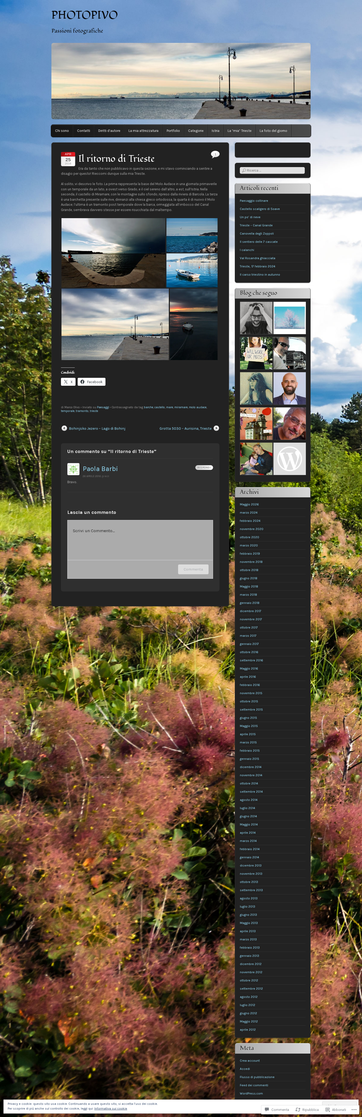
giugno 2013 (248, 915)
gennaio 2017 (249, 644)
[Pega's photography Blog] (289, 354)
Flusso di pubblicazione (257, 1077)
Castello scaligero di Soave (260, 209)
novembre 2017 (251, 619)
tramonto (82, 411)
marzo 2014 (248, 841)
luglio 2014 (247, 808)
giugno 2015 (248, 718)
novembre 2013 (251, 874)
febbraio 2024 (250, 521)
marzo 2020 (249, 545)
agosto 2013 (249, 898)
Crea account (250, 1060)
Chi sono (62, 131)
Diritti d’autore (109, 131)
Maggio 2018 (249, 586)
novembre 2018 (251, 562)
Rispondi (204, 467)
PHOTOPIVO (84, 15)
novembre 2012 (251, 972)
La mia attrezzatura (143, 131)
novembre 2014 (251, 775)
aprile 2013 (248, 931)
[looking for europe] (256, 319)
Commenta (193, 569)
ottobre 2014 (249, 783)
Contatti (83, 131)
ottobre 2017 (249, 627)
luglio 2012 (247, 1005)
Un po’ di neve (250, 217)
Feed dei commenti (254, 1085)
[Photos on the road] (289, 424)
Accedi (245, 1069)
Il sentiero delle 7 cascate (259, 242)
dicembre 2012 (251, 964)
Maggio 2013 (249, 923)
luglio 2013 (247, 906)
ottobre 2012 (249, 980)
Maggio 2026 (249, 504)
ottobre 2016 (249, 652)
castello (159, 407)
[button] (113, 253)
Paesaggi (103, 407)
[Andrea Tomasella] (289, 389)
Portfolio (173, 131)
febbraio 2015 (250, 750)
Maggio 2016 (249, 668)
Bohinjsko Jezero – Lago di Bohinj (97, 428)
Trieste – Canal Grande (256, 225)
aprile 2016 (248, 677)
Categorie (196, 131)
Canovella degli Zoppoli (257, 233)
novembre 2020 (251, 529)
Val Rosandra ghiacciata (257, 258)
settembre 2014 (251, 791)
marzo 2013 (248, 939)
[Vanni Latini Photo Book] (256, 459)
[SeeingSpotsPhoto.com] (256, 354)
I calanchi (247, 250)
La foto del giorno (273, 131)
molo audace (197, 407)
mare (169, 407)
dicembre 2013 (251, 865)
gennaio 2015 (249, 759)
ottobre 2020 (249, 537)
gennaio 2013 (249, 956)
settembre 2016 (251, 660)
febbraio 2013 (250, 947)
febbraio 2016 (250, 685)
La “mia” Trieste (239, 131)
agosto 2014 (249, 800)
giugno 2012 (248, 1013)
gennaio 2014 (249, 857)
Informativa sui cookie (110, 1108)
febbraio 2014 (250, 849)
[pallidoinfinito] (256, 389)
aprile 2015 (248, 734)
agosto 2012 (249, 997)
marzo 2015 (248, 742)
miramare (181, 407)
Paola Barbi (100, 469)
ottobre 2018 (249, 570)
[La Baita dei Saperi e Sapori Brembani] (289, 459)
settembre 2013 (251, 890)
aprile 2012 (248, 1029)
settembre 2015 (251, 709)
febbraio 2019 (250, 553)
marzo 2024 (249, 512)
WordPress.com (251, 1093)
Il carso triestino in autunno (260, 274)
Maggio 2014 (249, 824)
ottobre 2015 (249, 701)
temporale (67, 411)
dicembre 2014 (251, 767)
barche (148, 407)
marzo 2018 (248, 594)
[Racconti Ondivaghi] (289, 319)
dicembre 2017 (250, 611)
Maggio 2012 (249, 1021)
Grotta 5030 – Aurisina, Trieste (185, 428)
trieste (94, 411)
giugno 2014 (248, 816)
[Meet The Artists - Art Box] (256, 424)
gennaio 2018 (249, 603)
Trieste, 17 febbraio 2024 (257, 266)
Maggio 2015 (249, 726)
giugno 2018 (248, 578)
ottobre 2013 (249, 882)
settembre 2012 (251, 988)
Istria (215, 131)
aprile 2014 (248, 833)
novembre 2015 (251, 693)
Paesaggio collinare (254, 201)
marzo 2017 (248, 636)
